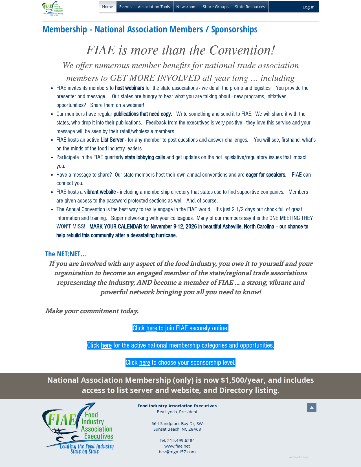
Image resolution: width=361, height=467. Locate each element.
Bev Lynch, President (177, 411)
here (151, 328)
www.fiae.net (177, 446)
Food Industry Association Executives (177, 406)
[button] (125, 6)
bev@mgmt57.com (177, 451)
